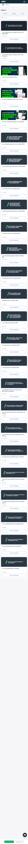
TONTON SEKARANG (14, 39)
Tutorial (14, 13)
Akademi (5, 13)
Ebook (22, 13)
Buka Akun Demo (9, 841)
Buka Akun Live (19, 841)
